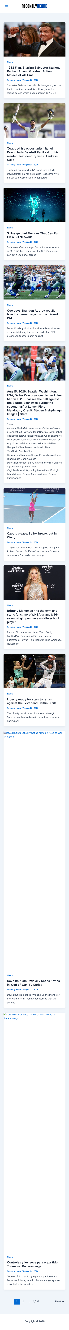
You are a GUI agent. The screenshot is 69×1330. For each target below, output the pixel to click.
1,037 (36, 1301)
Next (59, 1301)
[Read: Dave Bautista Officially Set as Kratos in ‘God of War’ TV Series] (34, 850)
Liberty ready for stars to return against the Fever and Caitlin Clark (31, 701)
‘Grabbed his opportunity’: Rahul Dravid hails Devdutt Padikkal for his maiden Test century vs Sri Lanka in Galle (33, 154)
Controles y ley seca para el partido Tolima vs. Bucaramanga (32, 1264)
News (10, 62)
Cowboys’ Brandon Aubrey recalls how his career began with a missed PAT (32, 314)
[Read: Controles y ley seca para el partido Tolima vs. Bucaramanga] (34, 1131)
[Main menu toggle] (6, 6)
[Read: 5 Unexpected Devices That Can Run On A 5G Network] (34, 204)
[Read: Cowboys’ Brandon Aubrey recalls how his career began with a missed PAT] (34, 282)
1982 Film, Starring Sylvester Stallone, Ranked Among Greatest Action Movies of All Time (34, 71)
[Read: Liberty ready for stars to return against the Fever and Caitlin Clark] (34, 671)
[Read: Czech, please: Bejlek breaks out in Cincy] (34, 505)
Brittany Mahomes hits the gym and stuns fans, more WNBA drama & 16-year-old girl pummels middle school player (33, 616)
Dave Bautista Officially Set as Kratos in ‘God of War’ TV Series (33, 982)
